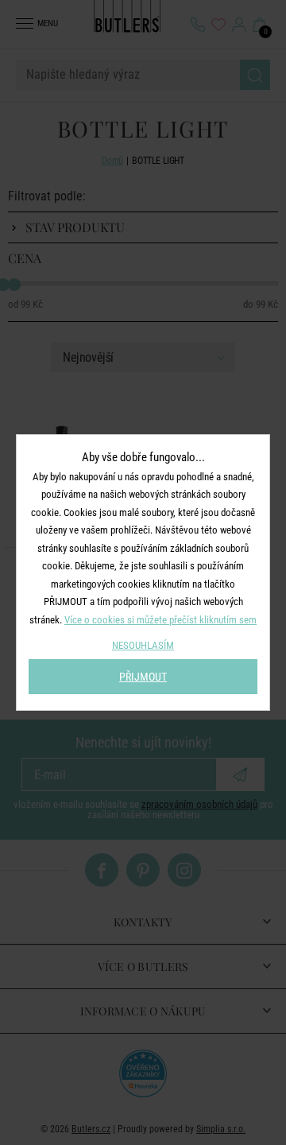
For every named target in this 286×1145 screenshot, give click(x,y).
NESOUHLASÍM (143, 645)
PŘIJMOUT (143, 676)
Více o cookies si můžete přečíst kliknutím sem (160, 620)
